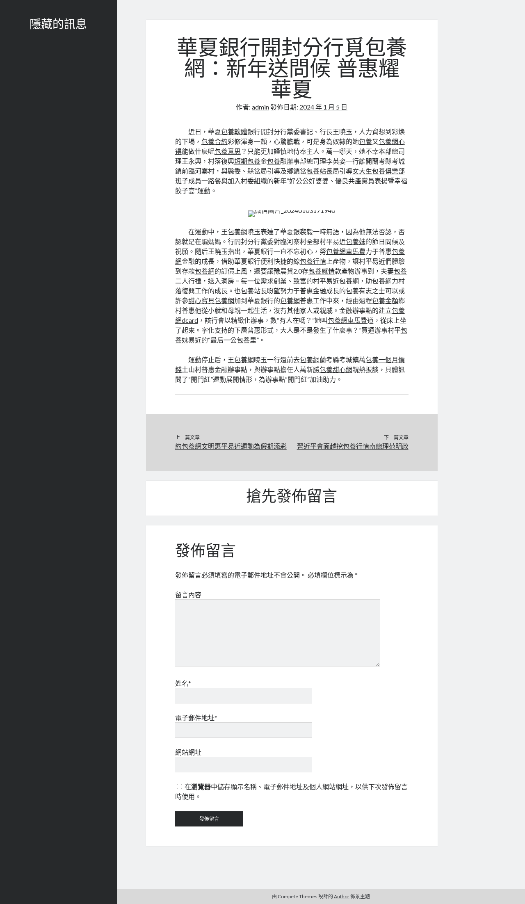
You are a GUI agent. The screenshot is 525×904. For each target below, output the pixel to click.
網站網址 (188, 752)
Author (341, 896)
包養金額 (385, 300)
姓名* (183, 683)
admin (260, 107)
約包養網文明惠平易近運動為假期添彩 (231, 446)
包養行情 (313, 261)
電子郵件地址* (196, 717)
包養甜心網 (336, 369)
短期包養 (247, 161)
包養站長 (319, 171)
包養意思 (228, 151)
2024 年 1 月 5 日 (323, 107)
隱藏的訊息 (58, 25)
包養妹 (355, 241)
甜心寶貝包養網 (211, 300)
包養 (365, 141)
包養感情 (321, 271)
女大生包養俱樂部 (378, 171)
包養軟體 (234, 131)
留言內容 (188, 594)
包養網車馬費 (345, 251)
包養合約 (214, 141)
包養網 (237, 231)
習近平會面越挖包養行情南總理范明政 (352, 446)
